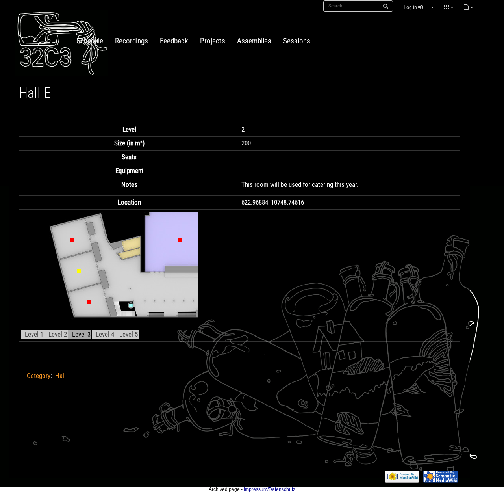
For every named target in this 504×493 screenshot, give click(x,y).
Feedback (174, 41)
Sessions (296, 41)
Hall (60, 376)
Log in (411, 7)
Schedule (89, 41)
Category (38, 376)
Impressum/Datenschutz (269, 489)
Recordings (131, 41)
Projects (212, 41)
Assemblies (254, 41)
